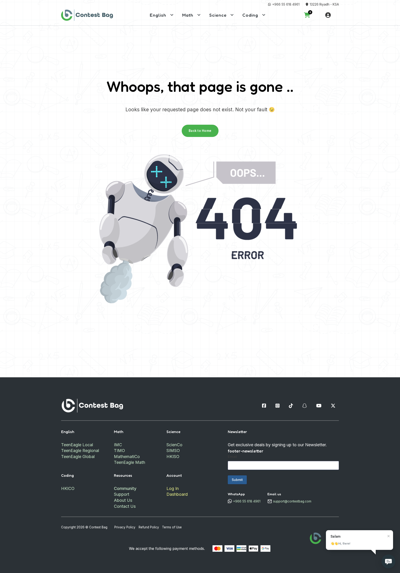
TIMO (119, 450)
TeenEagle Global (78, 456)
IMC (118, 444)
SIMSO (173, 450)
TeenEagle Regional (80, 450)
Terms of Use (172, 527)
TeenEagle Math (129, 462)
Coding (250, 15)
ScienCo (174, 444)
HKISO (172, 456)
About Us (123, 500)
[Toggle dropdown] (328, 15)
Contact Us (125, 506)
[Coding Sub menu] (263, 15)
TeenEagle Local (77, 444)
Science (218, 15)
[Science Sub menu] (232, 15)
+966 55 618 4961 (286, 4)
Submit (237, 480)
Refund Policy (149, 527)
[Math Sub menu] (199, 15)
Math (187, 15)
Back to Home (200, 131)
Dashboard (177, 494)
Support (121, 494)
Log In (172, 488)
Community (125, 488)
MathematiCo (127, 456)
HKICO (68, 488)
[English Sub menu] (172, 15)
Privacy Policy (124, 527)
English (158, 15)
